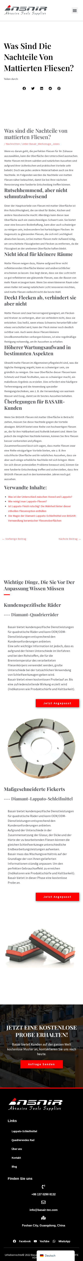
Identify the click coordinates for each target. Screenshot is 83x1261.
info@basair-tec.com (44, 1209)
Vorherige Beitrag (14, 539)
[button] (75, 10)
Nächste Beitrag (69, 539)
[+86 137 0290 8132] (43, 1187)
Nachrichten (13, 144)
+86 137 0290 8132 (43, 1194)
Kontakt (16, 1157)
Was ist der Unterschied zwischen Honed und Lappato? (40, 496)
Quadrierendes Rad (23, 1140)
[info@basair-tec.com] (43, 1202)
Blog (14, 1166)
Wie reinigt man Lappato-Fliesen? (27, 501)
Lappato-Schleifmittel (24, 1131)
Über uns (17, 1149)
